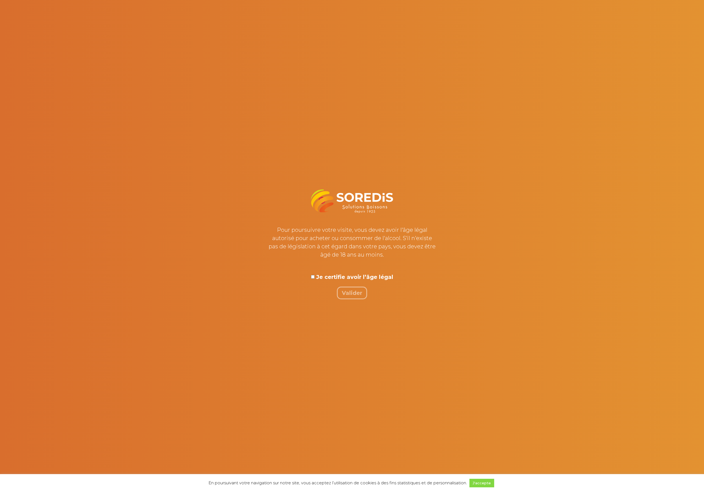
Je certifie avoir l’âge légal (354, 277)
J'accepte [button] (482, 483)
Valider (352, 293)
